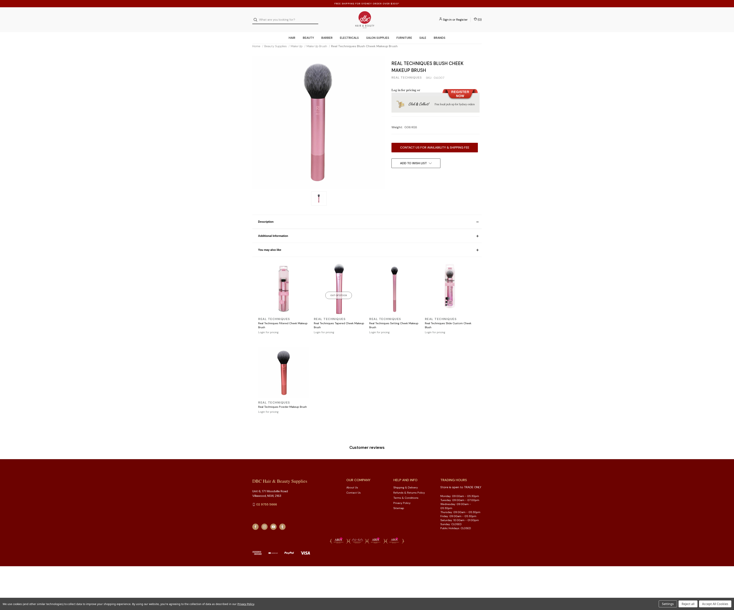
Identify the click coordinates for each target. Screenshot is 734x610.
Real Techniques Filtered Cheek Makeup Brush (283, 325)
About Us (352, 487)
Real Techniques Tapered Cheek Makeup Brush (339, 325)
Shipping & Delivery (405, 487)
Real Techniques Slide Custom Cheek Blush (448, 325)
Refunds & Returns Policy (409, 492)
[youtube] (273, 526)
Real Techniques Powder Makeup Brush (282, 407)
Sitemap (398, 508)
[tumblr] (282, 526)
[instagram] (264, 526)
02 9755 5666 (266, 504)
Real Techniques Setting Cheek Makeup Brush (393, 325)
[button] (367, 222)
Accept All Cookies (715, 604)
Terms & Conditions (405, 498)
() (479, 20)
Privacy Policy (402, 503)
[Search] (256, 19)
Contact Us (353, 492)
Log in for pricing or (405, 90)
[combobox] (285, 19)
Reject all (688, 604)
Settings (668, 604)
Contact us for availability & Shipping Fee (434, 147)
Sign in (447, 20)
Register (462, 20)
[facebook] (255, 526)
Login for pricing (268, 332)
